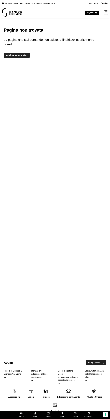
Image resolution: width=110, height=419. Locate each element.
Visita (21, 417)
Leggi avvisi (93, 3)
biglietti (90, 12)
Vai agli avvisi (94, 363)
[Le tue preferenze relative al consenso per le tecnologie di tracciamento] (105, 414)
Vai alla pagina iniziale (17, 55)
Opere (61, 417)
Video (75, 417)
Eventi (48, 417)
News (34, 417)
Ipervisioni (88, 417)
